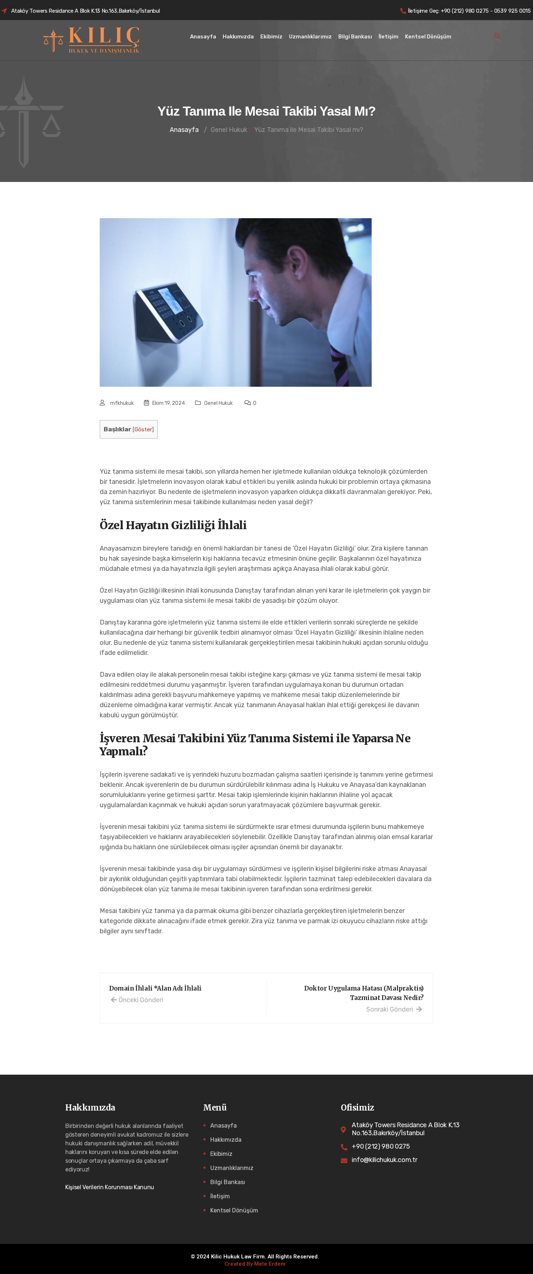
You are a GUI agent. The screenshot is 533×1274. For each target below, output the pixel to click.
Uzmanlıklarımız (310, 36)
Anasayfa (203, 36)
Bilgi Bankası (355, 36)
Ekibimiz (271, 36)
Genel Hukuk (218, 403)
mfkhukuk (122, 403)
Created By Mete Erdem (254, 1264)
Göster (143, 429)
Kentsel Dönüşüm (428, 36)
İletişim (388, 36)
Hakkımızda (238, 36)
